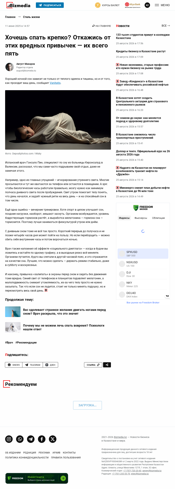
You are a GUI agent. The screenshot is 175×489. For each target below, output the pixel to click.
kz (147, 5)
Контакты (69, 452)
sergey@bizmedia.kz (151, 471)
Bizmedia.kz (120, 437)
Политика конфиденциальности (27, 457)
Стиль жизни (31, 17)
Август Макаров (25, 64)
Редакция (29, 452)
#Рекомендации (26, 342)
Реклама (44, 452)
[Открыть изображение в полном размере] (58, 120)
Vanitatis (55, 83)
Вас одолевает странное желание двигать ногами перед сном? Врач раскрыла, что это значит (64, 311)
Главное (10, 17)
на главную (103, 26)
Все (164, 25)
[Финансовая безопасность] (132, 5)
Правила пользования (66, 457)
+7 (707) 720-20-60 (132, 471)
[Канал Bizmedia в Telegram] (31, 439)
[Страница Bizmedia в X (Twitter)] (52, 439)
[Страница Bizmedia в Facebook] (41, 439)
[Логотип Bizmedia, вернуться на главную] (18, 5)
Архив (56, 452)
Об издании (13, 452)
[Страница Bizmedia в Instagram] (9, 439)
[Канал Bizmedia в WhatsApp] (20, 439)
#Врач (9, 342)
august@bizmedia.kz (26, 71)
